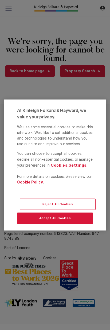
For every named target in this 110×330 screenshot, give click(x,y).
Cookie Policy (30, 181)
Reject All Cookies (57, 204)
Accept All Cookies (55, 218)
